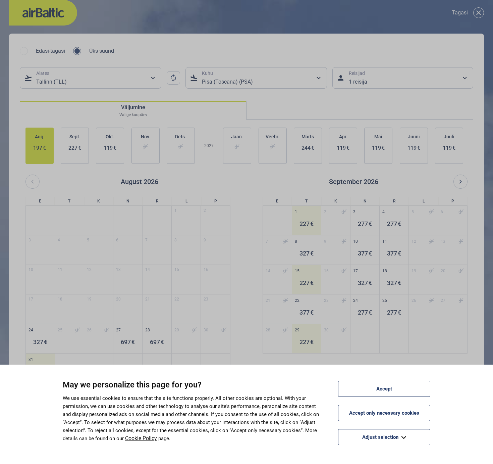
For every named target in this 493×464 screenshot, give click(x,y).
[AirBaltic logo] (43, 13)
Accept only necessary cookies (384, 413)
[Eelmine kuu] (32, 182)
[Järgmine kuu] (460, 182)
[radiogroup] (67, 51)
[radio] (24, 51)
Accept (384, 389)
